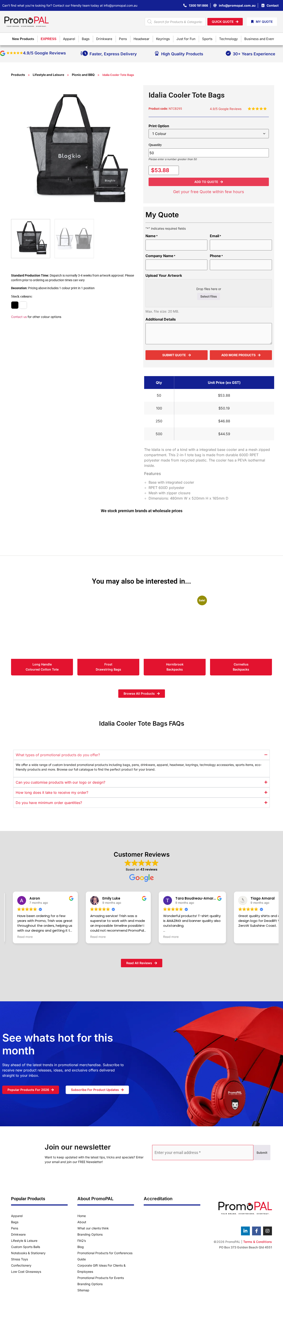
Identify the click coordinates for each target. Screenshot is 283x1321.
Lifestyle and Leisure (48, 75)
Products (18, 75)
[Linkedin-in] (245, 1231)
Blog (80, 1247)
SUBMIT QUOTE (174, 355)
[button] (209, 182)
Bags (14, 1222)
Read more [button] (25, 936)
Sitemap (83, 1290)
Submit (261, 1152)
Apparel (17, 1216)
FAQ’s (81, 1240)
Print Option (159, 126)
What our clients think (93, 1228)
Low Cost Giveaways (26, 1271)
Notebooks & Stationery (28, 1253)
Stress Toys (19, 1259)
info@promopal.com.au (120, 5)
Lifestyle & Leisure (24, 1240)
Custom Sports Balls (25, 1247)
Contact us (19, 317)
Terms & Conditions (257, 1242)
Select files (208, 296)
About (81, 1222)
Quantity (155, 145)
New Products (23, 39)
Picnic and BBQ (83, 75)
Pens (14, 1228)
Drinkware (18, 1234)
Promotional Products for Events (100, 1278)
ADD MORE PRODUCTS (238, 355)
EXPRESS (48, 39)
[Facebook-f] (256, 1231)
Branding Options (90, 1234)
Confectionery (21, 1265)
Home (81, 1216)
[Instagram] (267, 1231)
